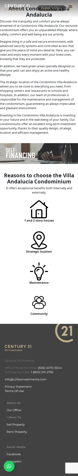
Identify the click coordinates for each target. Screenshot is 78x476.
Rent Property (17, 432)
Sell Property (16, 424)
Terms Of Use (14, 391)
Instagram (14, 461)
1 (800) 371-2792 (42, 372)
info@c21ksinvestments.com (25, 379)
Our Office (14, 410)
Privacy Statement (18, 386)
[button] (70, 6)
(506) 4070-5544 (50, 368)
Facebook (14, 454)
